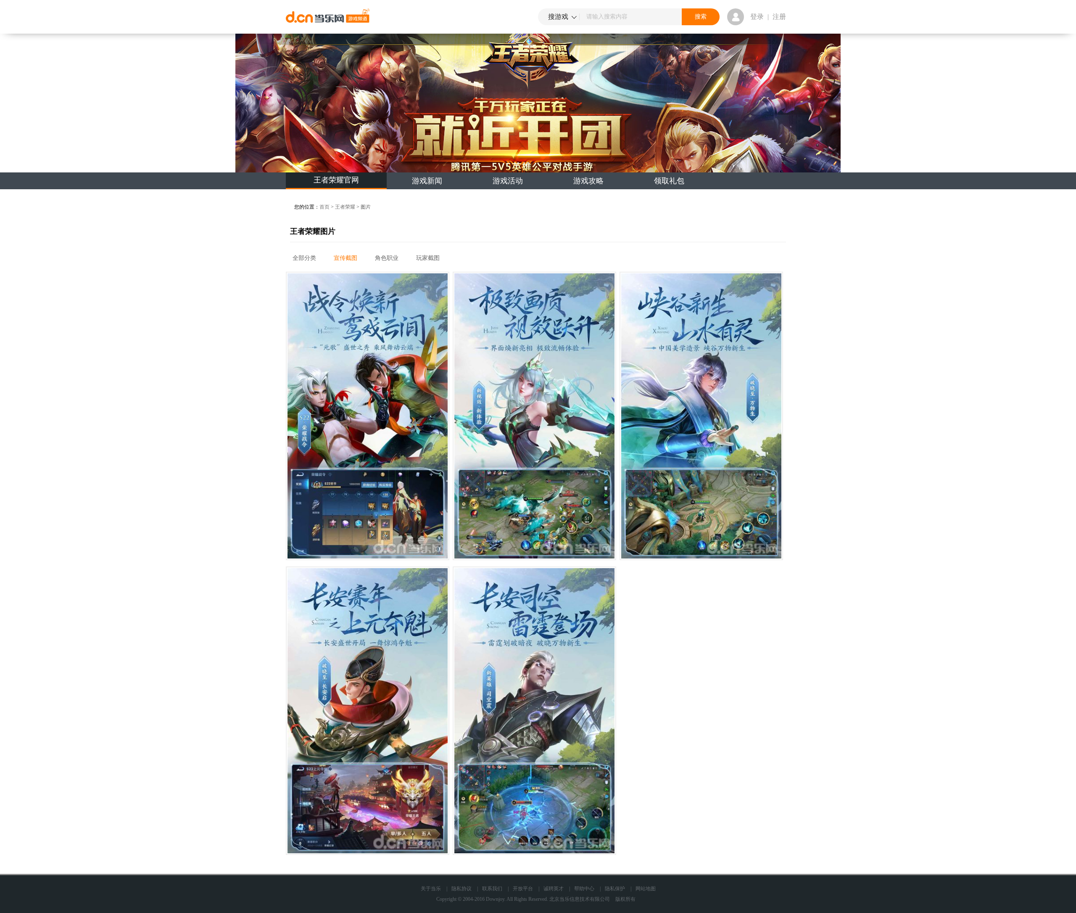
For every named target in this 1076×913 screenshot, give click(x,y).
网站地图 (646, 889)
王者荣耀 (345, 207)
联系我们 (492, 889)
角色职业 (386, 258)
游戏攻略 (588, 181)
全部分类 (304, 258)
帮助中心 (584, 889)
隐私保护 (615, 889)
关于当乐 (431, 889)
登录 (757, 16)
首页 (324, 207)
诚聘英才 (553, 889)
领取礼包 (669, 181)
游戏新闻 (427, 181)
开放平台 (523, 889)
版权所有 (625, 899)
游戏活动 (508, 181)
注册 (779, 16)
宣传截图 (345, 258)
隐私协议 (461, 889)
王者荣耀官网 (336, 180)
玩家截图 (428, 258)
